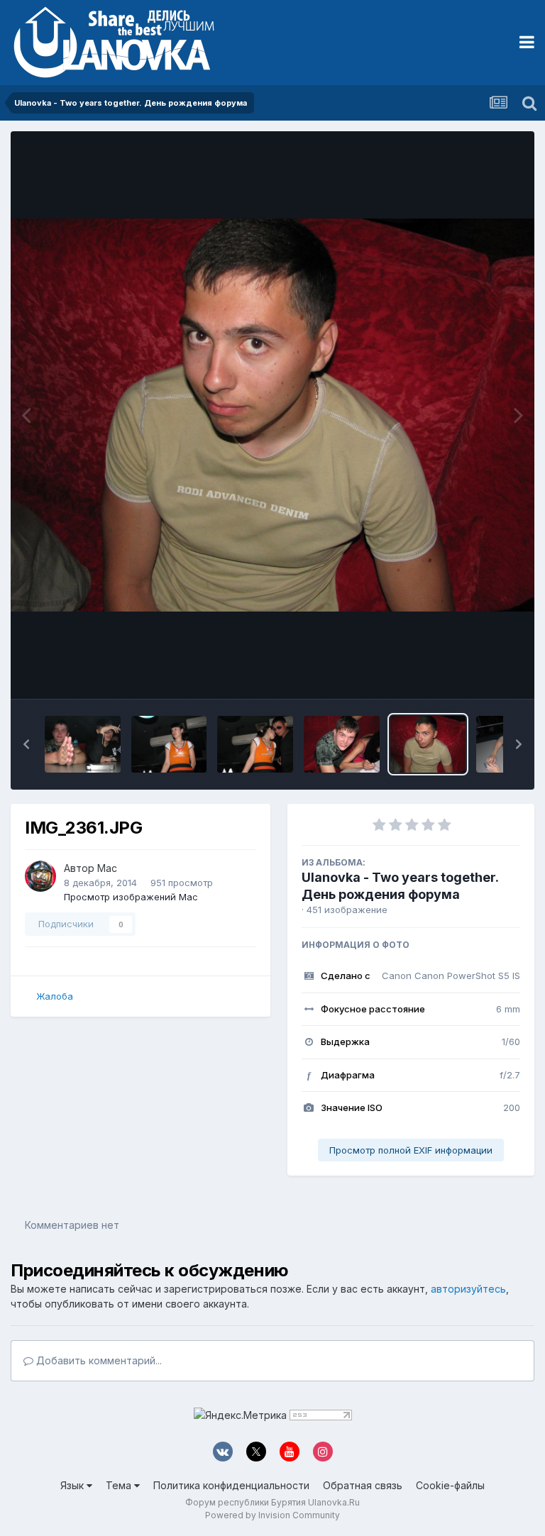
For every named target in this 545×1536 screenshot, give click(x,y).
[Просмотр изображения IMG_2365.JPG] (169, 744)
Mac (107, 868)
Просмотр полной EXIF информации (410, 1150)
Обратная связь (362, 1485)
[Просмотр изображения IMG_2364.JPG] (255, 744)
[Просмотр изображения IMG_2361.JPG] (428, 744)
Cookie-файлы (450, 1485)
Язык (73, 1485)
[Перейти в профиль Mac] (40, 876)
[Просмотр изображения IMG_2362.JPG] (342, 744)
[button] (26, 744)
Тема (120, 1485)
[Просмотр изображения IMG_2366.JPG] (83, 744)
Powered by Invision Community (272, 1515)
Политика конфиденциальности (231, 1485)
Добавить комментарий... (97, 1360)
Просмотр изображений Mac (131, 896)
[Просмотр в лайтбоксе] (272, 415)
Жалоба (54, 996)
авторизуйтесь (468, 1289)
